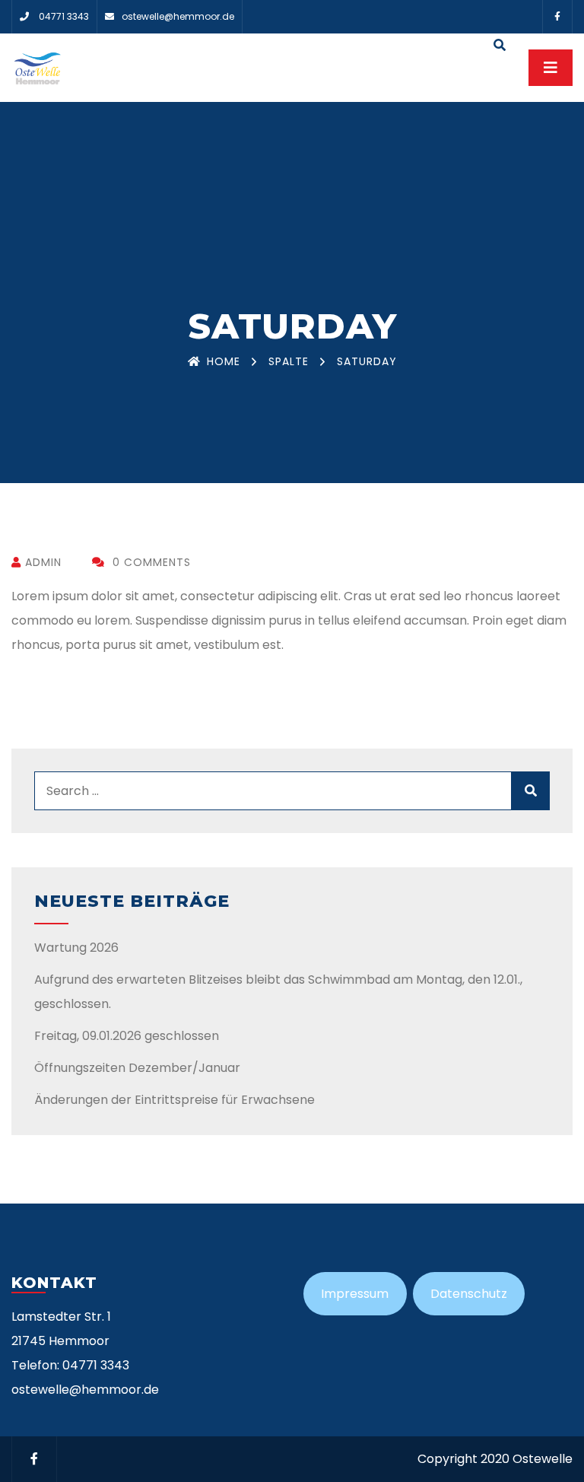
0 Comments (150, 562)
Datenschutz (468, 1293)
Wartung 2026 (76, 947)
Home (223, 361)
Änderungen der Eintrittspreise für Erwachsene (174, 1099)
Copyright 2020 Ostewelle (495, 1459)
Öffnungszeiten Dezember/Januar (137, 1068)
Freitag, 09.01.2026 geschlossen (126, 1036)
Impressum (355, 1293)
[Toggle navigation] (550, 67)
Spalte (288, 361)
